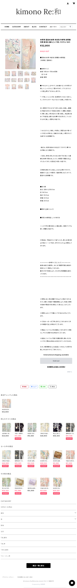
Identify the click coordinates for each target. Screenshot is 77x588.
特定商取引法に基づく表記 (24, 577)
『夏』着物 (4, 537)
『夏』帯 (3, 544)
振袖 (2, 525)
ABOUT (26, 27)
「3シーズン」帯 (5, 556)
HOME (7, 27)
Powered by (36, 584)
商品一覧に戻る (38, 566)
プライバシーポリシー (8, 577)
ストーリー (53, 27)
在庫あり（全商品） (7, 507)
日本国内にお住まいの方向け (56, 367)
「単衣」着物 (4, 550)
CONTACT (43, 27)
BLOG (34, 27)
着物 (2, 513)
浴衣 (2, 531)
